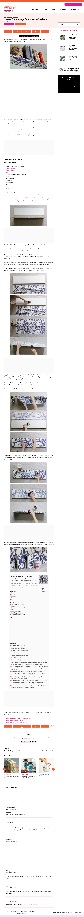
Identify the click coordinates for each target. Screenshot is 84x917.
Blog (8, 911)
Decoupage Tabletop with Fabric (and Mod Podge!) (19, 718)
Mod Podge (41, 270)
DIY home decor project (10, 121)
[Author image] (4, 21)
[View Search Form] (78, 9)
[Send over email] (36, 31)
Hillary (8, 871)
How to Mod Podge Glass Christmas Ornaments (44, 775)
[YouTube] (82, 1)
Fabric (7, 172)
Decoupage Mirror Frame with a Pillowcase (17, 722)
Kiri (7, 886)
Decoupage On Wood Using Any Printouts (15, 0)
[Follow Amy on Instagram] (27, 742)
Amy (8, 21)
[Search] (78, 24)
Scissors (13, 596)
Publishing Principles (21, 913)
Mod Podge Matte (10, 168)
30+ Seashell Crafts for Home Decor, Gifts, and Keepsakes (73, 47)
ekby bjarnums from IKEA (21, 198)
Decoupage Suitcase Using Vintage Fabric (11, 777)
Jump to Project (24, 36)
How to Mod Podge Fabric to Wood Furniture (15, 750)
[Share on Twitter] (17, 31)
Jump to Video (34, 36)
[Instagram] (74, 1)
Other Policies (32, 911)
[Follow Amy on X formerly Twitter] (24, 742)
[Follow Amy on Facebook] (22, 742)
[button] (27, 24)
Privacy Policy (24, 911)
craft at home (24, 135)
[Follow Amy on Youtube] (30, 742)
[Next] (53, 769)
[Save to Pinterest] (26, 31)
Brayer (13, 594)
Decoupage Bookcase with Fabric (14, 720)
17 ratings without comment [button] (30, 904)
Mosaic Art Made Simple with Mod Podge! (73, 58)
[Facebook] (71, 1)
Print (44, 589)
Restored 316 (80, 912)
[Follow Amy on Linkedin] (33, 742)
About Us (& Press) (15, 911)
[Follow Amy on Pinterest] (35, 742)
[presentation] (11, 765)
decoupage (36, 119)
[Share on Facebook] (8, 31)
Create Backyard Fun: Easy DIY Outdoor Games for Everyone (73, 36)
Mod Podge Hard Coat (11, 170)
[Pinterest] (77, 1)
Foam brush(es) (15, 593)
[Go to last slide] (4, 769)
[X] (80, 1)
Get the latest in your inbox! (73, 4)
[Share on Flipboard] (45, 31)
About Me (73, 9)
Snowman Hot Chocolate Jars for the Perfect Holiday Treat (28, 777)
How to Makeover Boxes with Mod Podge (43, 750)
